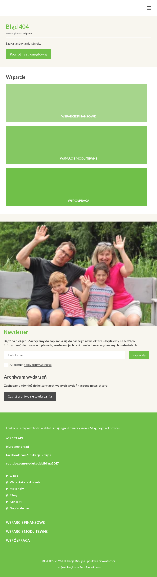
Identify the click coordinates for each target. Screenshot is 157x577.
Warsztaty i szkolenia (25, 482)
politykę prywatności (38, 364)
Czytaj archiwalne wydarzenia (30, 396)
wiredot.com (92, 567)
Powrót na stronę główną (28, 54)
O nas (14, 475)
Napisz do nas (19, 508)
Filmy (13, 495)
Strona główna (13, 33)
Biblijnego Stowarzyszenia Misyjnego (78, 428)
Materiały (17, 488)
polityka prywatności (101, 561)
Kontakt (16, 501)
